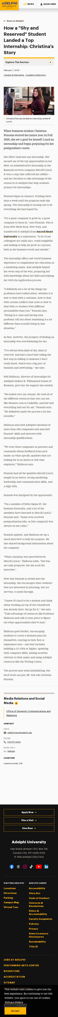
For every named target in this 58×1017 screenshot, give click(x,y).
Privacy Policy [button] (14, 1002)
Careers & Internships (14, 75)
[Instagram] (25, 867)
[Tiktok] (31, 867)
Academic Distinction (36, 75)
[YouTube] (39, 867)
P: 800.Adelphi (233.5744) (29, 857)
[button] (28, 4)
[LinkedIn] (46, 867)
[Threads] (18, 867)
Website (11, 751)
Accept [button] (15, 1011)
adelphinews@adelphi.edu (19, 733)
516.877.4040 (14, 742)
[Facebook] (12, 867)
